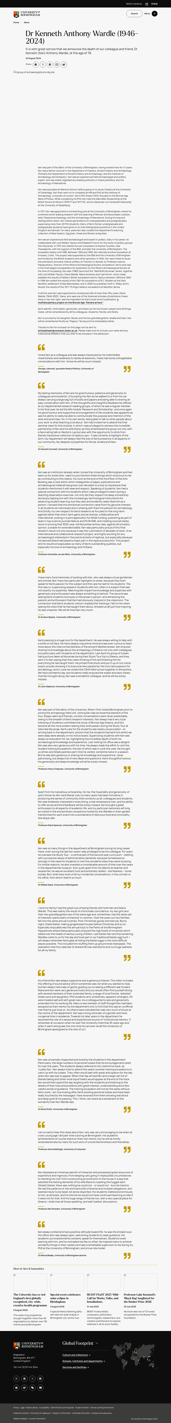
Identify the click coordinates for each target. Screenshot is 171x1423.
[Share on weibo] (64, 65)
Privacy (16, 1407)
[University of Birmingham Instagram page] (16, 1379)
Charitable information (81, 1413)
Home (16, 22)
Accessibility (44, 1407)
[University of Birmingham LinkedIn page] (24, 1379)
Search (134, 13)
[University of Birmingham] (26, 13)
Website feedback (20, 1418)
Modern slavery (32, 1407)
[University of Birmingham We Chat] (32, 1388)
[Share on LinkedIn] (50, 65)
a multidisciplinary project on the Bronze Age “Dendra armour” (78, 301)
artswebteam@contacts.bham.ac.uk (57, 330)
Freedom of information (61, 1413)
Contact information (37, 1418)
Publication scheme (21, 1413)
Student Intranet (82, 1407)
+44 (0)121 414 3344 (27, 1367)
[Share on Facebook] (36, 65)
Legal (22, 1407)
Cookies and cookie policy (101, 1413)
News (26, 22)
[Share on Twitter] (43, 65)
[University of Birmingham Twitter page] (32, 1379)
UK (146, 3)
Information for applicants (40, 1413)
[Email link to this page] (57, 65)
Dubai (154, 3)
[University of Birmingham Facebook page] (40, 1379)
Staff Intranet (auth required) (62, 1407)
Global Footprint (77, 1343)
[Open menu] (155, 14)
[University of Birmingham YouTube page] (40, 1388)
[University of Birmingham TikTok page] (16, 1388)
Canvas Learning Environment (102, 1407)
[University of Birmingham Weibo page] (24, 1388)
